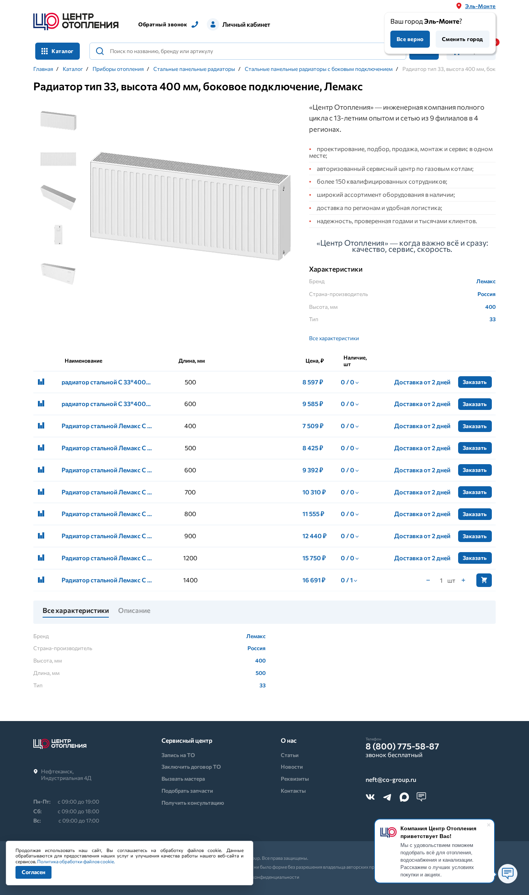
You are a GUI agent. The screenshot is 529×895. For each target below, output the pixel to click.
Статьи (290, 755)
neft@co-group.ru (391, 779)
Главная (43, 69)
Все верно (410, 39)
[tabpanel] (190, 207)
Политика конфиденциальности (264, 877)
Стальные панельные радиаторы (194, 69)
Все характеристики (334, 338)
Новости (292, 766)
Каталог (73, 69)
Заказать (475, 382)
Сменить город (462, 39)
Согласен (33, 872)
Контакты (293, 790)
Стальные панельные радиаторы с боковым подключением (319, 69)
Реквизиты (295, 778)
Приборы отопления (118, 69)
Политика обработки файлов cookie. (76, 861)
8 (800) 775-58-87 (402, 746)
